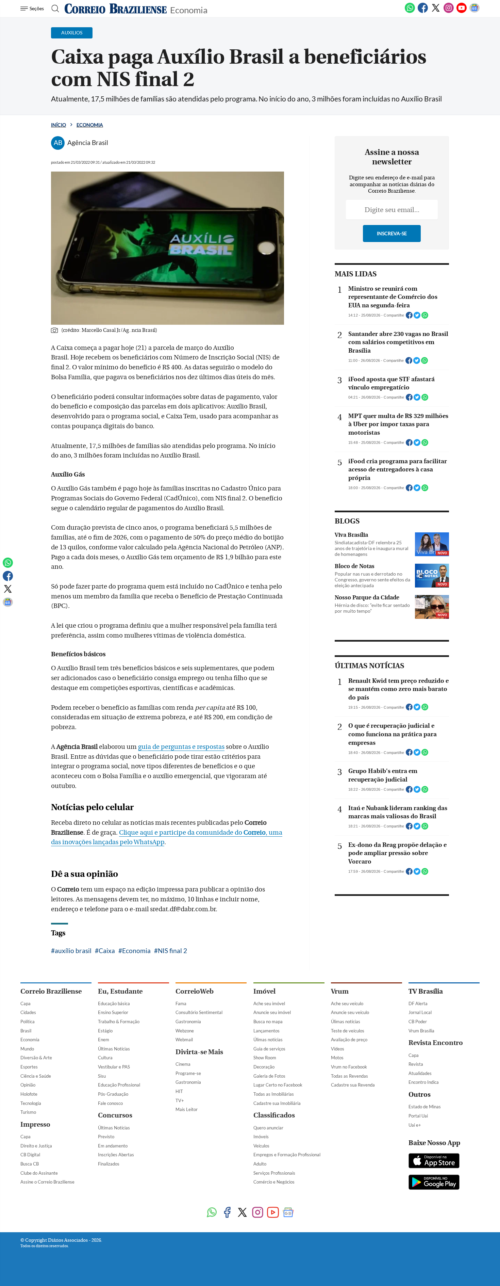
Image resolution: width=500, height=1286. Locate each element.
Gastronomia (188, 1021)
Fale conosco (110, 1103)
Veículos (261, 1145)
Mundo (27, 1048)
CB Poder (418, 1021)
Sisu (102, 1076)
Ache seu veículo (347, 1003)
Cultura (105, 1057)
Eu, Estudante (120, 991)
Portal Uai (418, 1116)
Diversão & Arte (36, 1057)
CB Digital (30, 1154)
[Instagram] (449, 11)
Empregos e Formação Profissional (286, 1154)
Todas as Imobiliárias (273, 1094)
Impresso (35, 1124)
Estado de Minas (425, 1106)
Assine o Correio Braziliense (47, 1182)
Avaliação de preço (349, 1039)
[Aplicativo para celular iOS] (434, 1161)
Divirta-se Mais (199, 1052)
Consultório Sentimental (199, 1012)
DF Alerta (418, 1003)
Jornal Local (420, 1012)
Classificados (274, 1115)
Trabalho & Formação (118, 1021)
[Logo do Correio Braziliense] (116, 8)
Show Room (264, 1057)
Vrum (340, 991)
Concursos (115, 1115)
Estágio (105, 1030)
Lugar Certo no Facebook (277, 1085)
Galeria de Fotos (269, 1076)
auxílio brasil (73, 950)
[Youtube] (461, 11)
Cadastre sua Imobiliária (277, 1103)
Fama (181, 1003)
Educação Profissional (119, 1085)
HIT (179, 1091)
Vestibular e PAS (114, 1067)
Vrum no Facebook (349, 1067)
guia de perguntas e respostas (181, 747)
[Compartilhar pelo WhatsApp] (424, 317)
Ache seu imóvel (269, 1003)
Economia (188, 9)
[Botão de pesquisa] (53, 8)
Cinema (183, 1064)
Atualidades (420, 1073)
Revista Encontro (436, 1043)
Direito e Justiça (36, 1145)
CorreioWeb (195, 991)
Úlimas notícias (268, 1039)
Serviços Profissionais (274, 1173)
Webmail (184, 1039)
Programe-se (188, 1073)
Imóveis (261, 1136)
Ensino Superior (113, 1012)
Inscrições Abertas (116, 1154)
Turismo (28, 1112)
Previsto (106, 1136)
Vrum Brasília (421, 1030)
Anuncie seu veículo (350, 1012)
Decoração (263, 1067)
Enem (103, 1039)
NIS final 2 (172, 950)
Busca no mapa (268, 1021)
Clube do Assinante (39, 1173)
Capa (25, 1003)
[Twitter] (436, 11)
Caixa (107, 950)
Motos (337, 1057)
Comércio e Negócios (274, 1182)
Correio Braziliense (51, 991)
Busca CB (29, 1164)
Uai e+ (415, 1125)
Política (27, 1021)
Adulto (259, 1164)
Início (58, 125)
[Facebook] (423, 11)
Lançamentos (266, 1030)
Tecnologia (30, 1103)
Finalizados (108, 1164)
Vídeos (337, 1048)
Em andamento (113, 1145)
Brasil (25, 1030)
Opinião (27, 1085)
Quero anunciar (268, 1127)
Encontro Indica (424, 1082)
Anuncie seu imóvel (272, 1012)
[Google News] (474, 11)
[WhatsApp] (410, 11)
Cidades (28, 1012)
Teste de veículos (347, 1030)
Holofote (28, 1094)
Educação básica (114, 1003)
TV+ (180, 1100)
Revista (416, 1064)
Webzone (185, 1030)
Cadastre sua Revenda (353, 1085)
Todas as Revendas (349, 1076)
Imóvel (264, 991)
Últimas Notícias (114, 1048)
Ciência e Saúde (35, 1076)
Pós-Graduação (113, 1094)
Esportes (29, 1067)
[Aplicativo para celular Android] (434, 1183)
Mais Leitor (187, 1109)
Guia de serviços (269, 1048)
